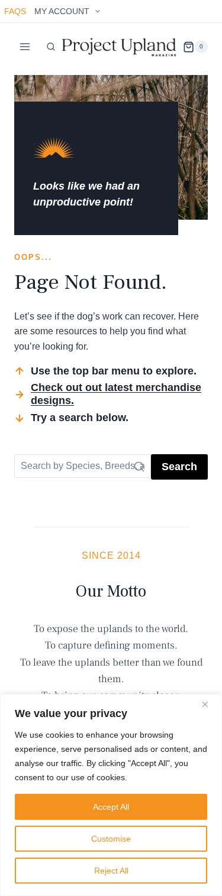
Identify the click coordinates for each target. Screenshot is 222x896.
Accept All (111, 807)
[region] (111, 795)
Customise (111, 838)
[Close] (209, 704)
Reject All (111, 870)
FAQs (15, 11)
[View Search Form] (51, 47)
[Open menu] (25, 47)
